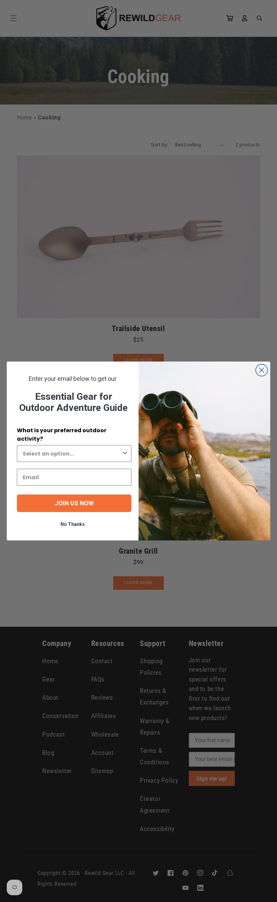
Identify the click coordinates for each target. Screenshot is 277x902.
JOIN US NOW (74, 503)
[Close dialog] (262, 370)
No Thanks (72, 524)
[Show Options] (125, 453)
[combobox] (72, 453)
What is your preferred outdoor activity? (61, 434)
